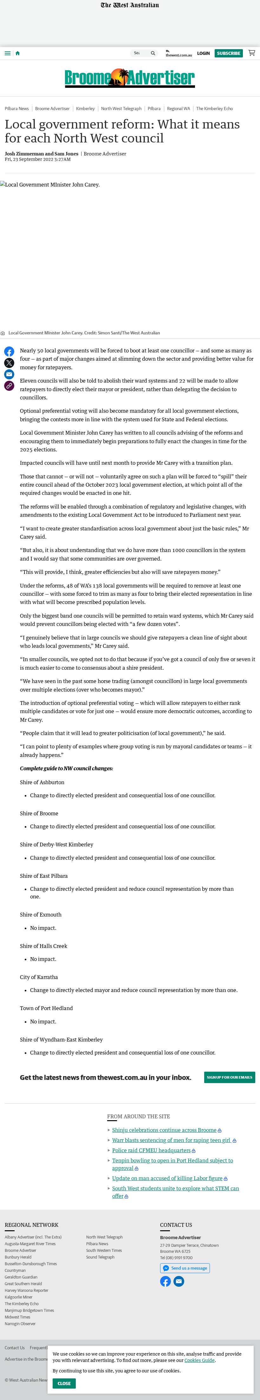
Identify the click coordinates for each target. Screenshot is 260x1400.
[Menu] (7, 53)
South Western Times (104, 1250)
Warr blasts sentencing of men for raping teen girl (171, 1140)
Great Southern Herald (23, 1283)
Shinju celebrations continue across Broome (164, 1130)
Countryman (15, 1270)
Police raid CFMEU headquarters (151, 1150)
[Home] (17, 53)
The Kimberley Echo (214, 108)
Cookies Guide (200, 1360)
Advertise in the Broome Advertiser (37, 1359)
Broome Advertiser (52, 108)
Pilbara (154, 108)
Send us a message (189, 1268)
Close (64, 1383)
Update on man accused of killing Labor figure (167, 1178)
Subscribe (228, 53)
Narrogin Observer (20, 1323)
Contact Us (15, 1347)
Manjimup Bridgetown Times (29, 1310)
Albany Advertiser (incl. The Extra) (33, 1237)
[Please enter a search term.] (153, 53)
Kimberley (85, 108)
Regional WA (178, 108)
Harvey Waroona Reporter (26, 1290)
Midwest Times (17, 1317)
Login (203, 53)
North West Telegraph (121, 108)
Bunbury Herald (18, 1257)
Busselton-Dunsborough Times (31, 1263)
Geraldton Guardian (21, 1277)
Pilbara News (17, 108)
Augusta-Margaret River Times (30, 1243)
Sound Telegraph (100, 1257)
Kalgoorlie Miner (18, 1297)
